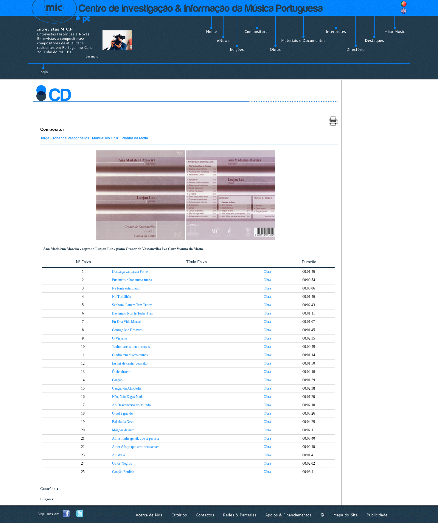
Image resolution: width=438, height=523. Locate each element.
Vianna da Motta (135, 138)
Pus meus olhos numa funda (132, 280)
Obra (267, 272)
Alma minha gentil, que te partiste (135, 438)
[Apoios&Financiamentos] (288, 515)
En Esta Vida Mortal (126, 322)
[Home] (211, 31)
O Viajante (119, 338)
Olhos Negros (122, 463)
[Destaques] (374, 40)
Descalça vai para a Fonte (130, 272)
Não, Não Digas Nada (127, 397)
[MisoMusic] (394, 31)
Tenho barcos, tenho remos (131, 347)
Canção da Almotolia (126, 388)
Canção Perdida (123, 472)
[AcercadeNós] (149, 515)
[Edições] (237, 49)
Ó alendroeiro (121, 372)
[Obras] (275, 49)
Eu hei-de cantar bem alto (129, 363)
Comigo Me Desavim (127, 330)
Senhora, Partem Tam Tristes (132, 305)
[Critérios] (179, 515)
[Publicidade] (376, 515)
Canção (117, 380)
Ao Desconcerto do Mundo (131, 405)
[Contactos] (204, 515)
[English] (404, 11)
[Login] (43, 68)
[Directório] (355, 49)
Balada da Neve (123, 422)
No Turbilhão (121, 297)
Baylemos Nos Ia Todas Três (132, 313)
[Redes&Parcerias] (240, 515)
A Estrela (118, 455)
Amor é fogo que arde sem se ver (135, 447)
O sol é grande (122, 413)
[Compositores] (257, 31)
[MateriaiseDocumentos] (303, 40)
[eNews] (223, 40)
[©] (322, 515)
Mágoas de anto (123, 430)
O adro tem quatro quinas (130, 355)
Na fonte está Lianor (126, 288)
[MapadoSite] (345, 515)
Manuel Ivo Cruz (105, 138)
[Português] (404, 4)
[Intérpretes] (336, 31)
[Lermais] (92, 56)
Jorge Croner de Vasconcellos (64, 138)
